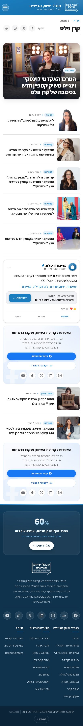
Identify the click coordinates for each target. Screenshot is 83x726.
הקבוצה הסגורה (39, 365)
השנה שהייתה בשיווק (38, 682)
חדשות (49, 114)
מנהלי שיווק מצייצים (45, 5)
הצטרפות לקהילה (69, 674)
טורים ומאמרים (41, 667)
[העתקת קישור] (6, 28)
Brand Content (14, 653)
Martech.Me (42, 689)
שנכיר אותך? (42, 645)
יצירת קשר (73, 689)
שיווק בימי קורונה (14, 638)
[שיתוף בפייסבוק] (32, 28)
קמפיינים (69, 70)
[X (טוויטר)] (30, 616)
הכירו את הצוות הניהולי (66, 653)
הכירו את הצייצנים (39, 638)
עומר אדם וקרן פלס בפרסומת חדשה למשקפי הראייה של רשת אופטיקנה (31, 211)
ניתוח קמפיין (46, 393)
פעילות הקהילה (70, 660)
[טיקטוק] (32, 375)
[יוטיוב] (23, 375)
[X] (41, 375)
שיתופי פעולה (71, 667)
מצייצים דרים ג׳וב (13, 645)
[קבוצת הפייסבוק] (64, 616)
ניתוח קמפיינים (41, 660)
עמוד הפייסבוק (39, 356)
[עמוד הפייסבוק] (76, 616)
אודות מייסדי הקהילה (67, 645)
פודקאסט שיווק (41, 653)
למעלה (41, 719)
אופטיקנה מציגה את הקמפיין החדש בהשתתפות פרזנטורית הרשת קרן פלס (30, 152)
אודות (76, 638)
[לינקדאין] (50, 375)
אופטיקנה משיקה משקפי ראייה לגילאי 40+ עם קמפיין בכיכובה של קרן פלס (30, 430)
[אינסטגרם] (59, 375)
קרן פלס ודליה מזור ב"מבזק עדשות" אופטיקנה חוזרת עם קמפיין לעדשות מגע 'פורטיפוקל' (30, 181)
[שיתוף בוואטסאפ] (15, 28)
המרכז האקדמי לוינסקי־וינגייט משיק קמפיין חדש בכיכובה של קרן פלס (49, 85)
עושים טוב (43, 674)
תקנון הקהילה (71, 696)
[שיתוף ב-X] (23, 28)
